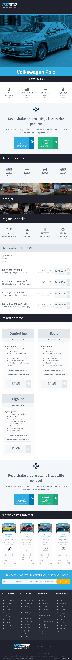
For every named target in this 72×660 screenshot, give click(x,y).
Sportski (62, 606)
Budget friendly (61, 630)
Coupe (44, 624)
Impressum (39, 646)
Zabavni (62, 609)
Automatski (8, 262)
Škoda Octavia (29, 600)
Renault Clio (28, 603)
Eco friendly (64, 625)
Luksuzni (63, 619)
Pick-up (44, 634)
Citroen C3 (27, 636)
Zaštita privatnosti (43, 654)
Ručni (6, 258)
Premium (63, 616)
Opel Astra (27, 618)
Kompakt (45, 606)
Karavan (45, 609)
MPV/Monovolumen (46, 621)
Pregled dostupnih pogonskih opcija (18, 374)
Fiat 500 (27, 627)
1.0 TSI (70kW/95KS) (12, 270)
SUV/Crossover (44, 615)
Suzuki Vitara (28, 621)
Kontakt (48, 646)
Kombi (44, 630)
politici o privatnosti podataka (24, 658)
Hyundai (9, 619)
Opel (7, 606)
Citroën (8, 625)
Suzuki (8, 612)
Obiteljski (63, 600)
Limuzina (45, 603)
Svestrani (63, 612)
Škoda (8, 609)
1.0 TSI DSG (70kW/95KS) (14, 281)
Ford (7, 628)
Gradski (44, 600)
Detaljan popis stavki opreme (18, 370)
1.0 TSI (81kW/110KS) (13, 292)
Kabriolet (45, 627)
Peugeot (9, 616)
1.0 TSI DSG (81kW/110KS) (15, 304)
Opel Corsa (27, 624)
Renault (8, 603)
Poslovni (63, 603)
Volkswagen (10, 600)
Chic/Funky (64, 622)
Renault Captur (25, 632)
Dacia (8, 622)
